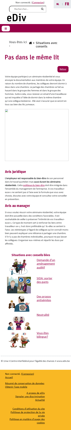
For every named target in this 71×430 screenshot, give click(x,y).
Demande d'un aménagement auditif (46, 264)
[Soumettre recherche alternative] (43, 9)
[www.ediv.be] (30, 44)
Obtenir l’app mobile (16, 387)
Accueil (9, 377)
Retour (63, 69)
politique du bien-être (34, 185)
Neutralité (43, 315)
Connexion (38, 2)
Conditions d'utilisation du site (29, 409)
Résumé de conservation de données (24, 383)
